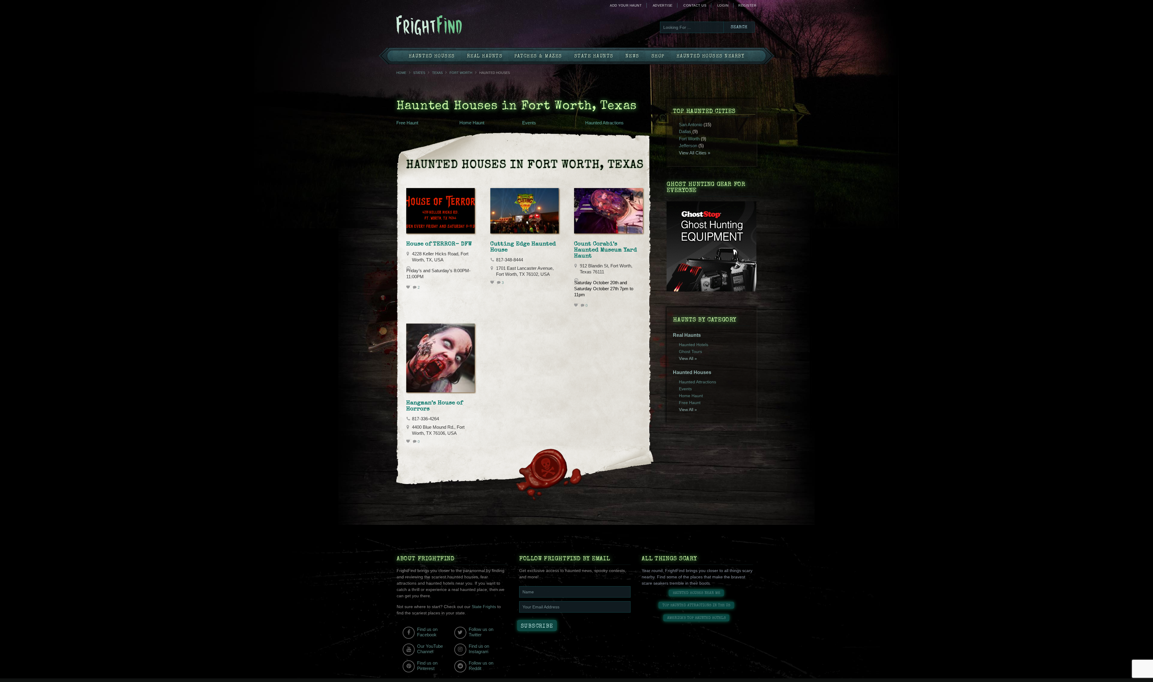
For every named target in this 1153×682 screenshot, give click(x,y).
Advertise (663, 5)
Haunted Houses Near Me (696, 593)
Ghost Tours (690, 351)
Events (529, 122)
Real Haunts (485, 56)
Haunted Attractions (604, 122)
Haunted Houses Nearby (710, 56)
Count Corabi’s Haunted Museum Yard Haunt (605, 250)
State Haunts (593, 56)
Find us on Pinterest (427, 665)
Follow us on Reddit (481, 665)
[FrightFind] (453, 26)
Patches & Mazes (538, 56)
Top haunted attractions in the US (696, 605)
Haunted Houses (432, 56)
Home (401, 73)
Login (723, 5)
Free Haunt (407, 122)
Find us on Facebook (427, 632)
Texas (437, 73)
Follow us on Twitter (481, 632)
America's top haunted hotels (696, 618)
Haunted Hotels (693, 344)
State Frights (484, 606)
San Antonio (690, 124)
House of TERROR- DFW (439, 244)
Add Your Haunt (626, 5)
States (419, 73)
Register (747, 5)
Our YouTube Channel (430, 649)
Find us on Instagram (479, 649)
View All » (688, 358)
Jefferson (688, 145)
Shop (657, 56)
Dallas (685, 131)
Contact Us (694, 5)
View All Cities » (694, 152)
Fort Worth (460, 73)
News (632, 56)
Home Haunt (471, 122)
